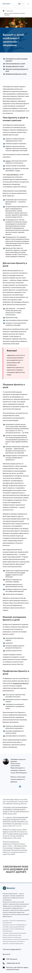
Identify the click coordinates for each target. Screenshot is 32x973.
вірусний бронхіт (13, 175)
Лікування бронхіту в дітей (14, 66)
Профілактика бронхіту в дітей (15, 74)
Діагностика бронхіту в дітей (15, 64)
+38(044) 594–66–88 (13, 963)
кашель (7, 161)
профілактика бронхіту (21, 683)
